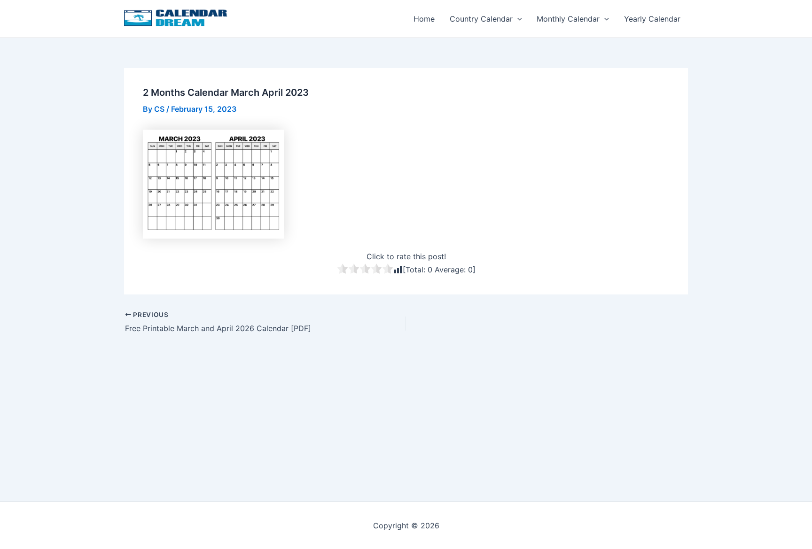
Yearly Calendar (652, 18)
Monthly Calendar (568, 18)
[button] (517, 19)
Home (424, 18)
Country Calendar (481, 18)
